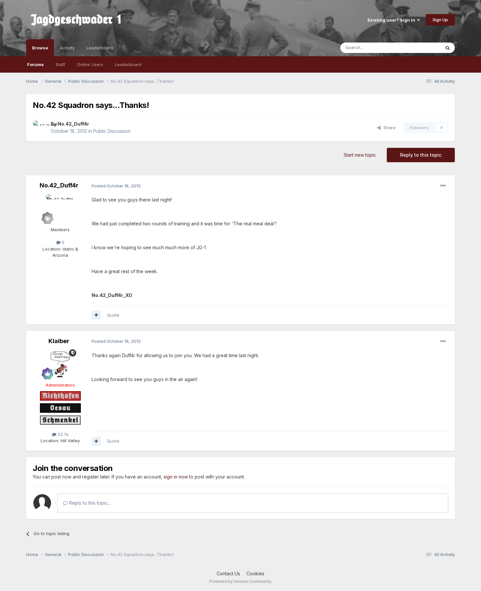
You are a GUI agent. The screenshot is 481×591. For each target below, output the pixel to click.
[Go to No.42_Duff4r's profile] (40, 127)
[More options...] (443, 186)
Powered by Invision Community (240, 581)
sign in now (176, 476)
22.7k (62, 434)
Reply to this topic (420, 155)
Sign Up (440, 19)
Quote (113, 315)
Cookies (255, 573)
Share (388, 127)
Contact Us (228, 573)
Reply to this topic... (89, 503)
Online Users (90, 64)
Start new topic (360, 155)
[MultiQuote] (96, 315)
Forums (35, 64)
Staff (60, 64)
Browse (40, 47)
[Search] (447, 48)
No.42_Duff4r (73, 124)
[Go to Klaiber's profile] (60, 364)
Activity (67, 47)
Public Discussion (112, 131)
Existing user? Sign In (392, 20)
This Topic (421, 47)
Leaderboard (128, 64)
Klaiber (58, 341)
